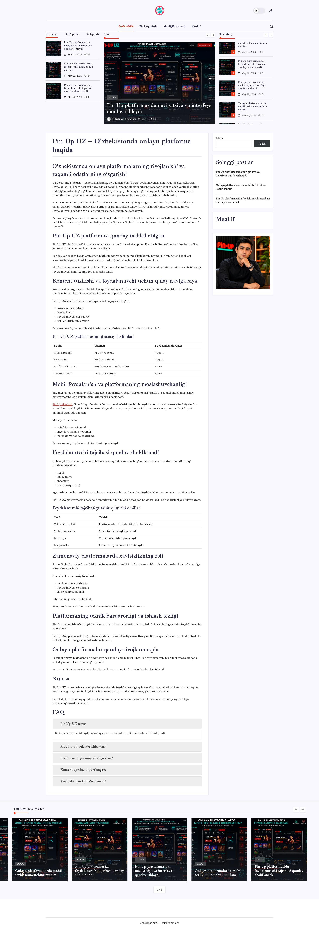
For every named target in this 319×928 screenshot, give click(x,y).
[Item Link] (53, 48)
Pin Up (62, 404)
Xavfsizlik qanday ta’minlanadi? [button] (83, 781)
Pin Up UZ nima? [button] (73, 724)
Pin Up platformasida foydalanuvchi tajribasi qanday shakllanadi (78, 88)
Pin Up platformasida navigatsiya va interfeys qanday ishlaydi (78, 45)
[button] (259, 11)
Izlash (219, 138)
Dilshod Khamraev (125, 118)
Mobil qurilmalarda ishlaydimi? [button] (83, 746)
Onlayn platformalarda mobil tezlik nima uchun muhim (78, 67)
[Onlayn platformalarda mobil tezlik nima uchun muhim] (159, 83)
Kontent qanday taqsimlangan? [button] (83, 770)
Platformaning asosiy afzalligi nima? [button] (86, 758)
